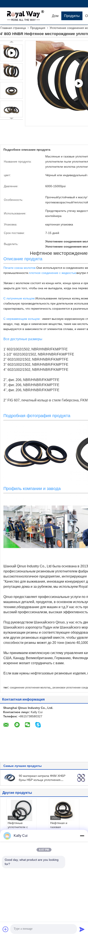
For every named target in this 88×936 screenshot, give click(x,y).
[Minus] (82, 835)
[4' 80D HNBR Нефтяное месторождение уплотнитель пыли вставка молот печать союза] (11, 71)
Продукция (37, 28)
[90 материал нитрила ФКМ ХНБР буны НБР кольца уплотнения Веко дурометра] (10, 777)
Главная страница (13, 28)
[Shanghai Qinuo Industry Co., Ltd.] (24, 15)
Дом (55, 16)
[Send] (82, 929)
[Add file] (6, 929)
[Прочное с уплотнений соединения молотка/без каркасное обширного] (81, 777)
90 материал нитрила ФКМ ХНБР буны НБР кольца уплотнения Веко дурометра (42, 780)
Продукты (72, 16)
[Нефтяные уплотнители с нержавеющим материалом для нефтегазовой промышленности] (22, 810)
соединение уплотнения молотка (30, 687)
